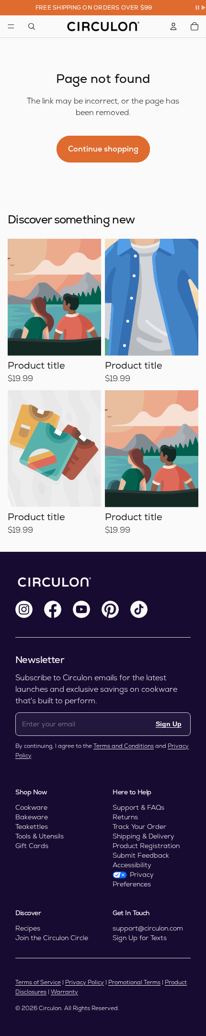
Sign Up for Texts (140, 937)
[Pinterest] (110, 609)
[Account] (173, 26)
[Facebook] (52, 609)
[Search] (31, 26)
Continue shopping (103, 149)
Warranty (64, 992)
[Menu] (11, 26)
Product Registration (146, 845)
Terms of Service (38, 982)
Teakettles (31, 826)
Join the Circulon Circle (51, 937)
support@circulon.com (148, 928)
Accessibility (132, 865)
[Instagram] (24, 609)
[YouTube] (81, 609)
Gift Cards (31, 845)
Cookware (31, 807)
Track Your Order (139, 826)
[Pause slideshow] (200, 7)
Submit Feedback (141, 855)
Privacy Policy (84, 982)
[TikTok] (139, 609)
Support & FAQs (138, 807)
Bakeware (31, 817)
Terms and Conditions (123, 746)
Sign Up (169, 724)
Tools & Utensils (39, 836)
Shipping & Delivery (143, 836)
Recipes (27, 928)
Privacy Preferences (133, 879)
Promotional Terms (134, 982)
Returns (125, 817)
